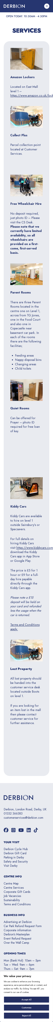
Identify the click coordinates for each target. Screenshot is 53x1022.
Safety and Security (16, 861)
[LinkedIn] (29, 830)
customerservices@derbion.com (23, 818)
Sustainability (12, 900)
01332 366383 (13, 814)
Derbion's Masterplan (17, 934)
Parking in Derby (14, 857)
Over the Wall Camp (16, 943)
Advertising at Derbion (18, 922)
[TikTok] (36, 830)
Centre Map (11, 883)
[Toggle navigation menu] (46, 6)
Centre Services (14, 888)
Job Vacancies (12, 896)
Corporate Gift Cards (17, 892)
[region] (26, 996)
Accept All (27, 999)
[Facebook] (6, 830)
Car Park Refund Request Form (23, 926)
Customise (26, 1007)
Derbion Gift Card (15, 853)
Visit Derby (11, 866)
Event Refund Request (17, 938)
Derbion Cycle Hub (16, 849)
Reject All (26, 1015)
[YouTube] (21, 830)
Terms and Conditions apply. (25, 626)
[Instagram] (13, 830)
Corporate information (17, 930)
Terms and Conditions (17, 904)
